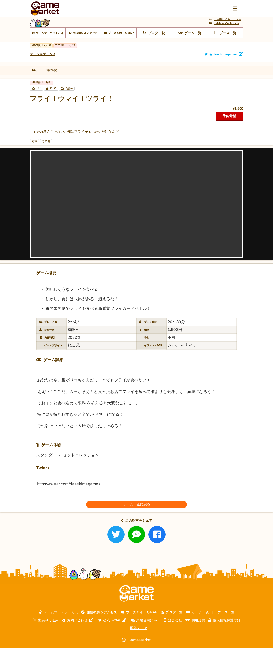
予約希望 (229, 116)
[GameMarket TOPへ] (136, 593)
